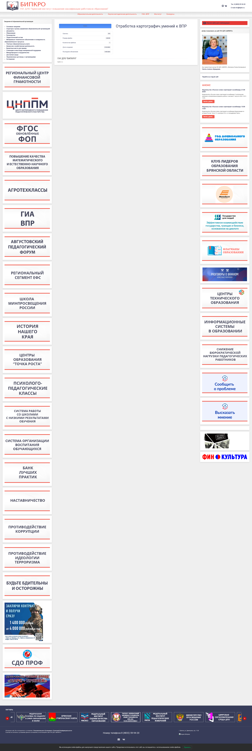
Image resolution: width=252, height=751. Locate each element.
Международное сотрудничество (17, 52)
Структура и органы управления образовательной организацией (28, 29)
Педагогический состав (14, 37)
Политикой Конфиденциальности (62, 730)
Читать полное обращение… (211, 69)
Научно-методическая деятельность (122, 14)
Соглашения (10, 59)
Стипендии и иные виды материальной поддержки (23, 50)
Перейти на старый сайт (210, 77)
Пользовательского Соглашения (42, 730)
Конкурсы (170, 14)
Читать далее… (208, 101)
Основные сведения (13, 26)
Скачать (85, 25)
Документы (10, 31)
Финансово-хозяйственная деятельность (20, 46)
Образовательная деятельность (90, 14)
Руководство (10, 35)
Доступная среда (12, 55)
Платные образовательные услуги (18, 44)
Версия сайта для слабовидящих (218, 23)
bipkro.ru (60, 62)
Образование (10, 33)
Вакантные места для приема (16, 48)
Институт (158, 14)
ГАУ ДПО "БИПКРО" (66, 58)
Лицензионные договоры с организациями (21, 57)
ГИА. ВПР (145, 14)
